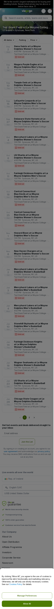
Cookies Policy (15, 584)
